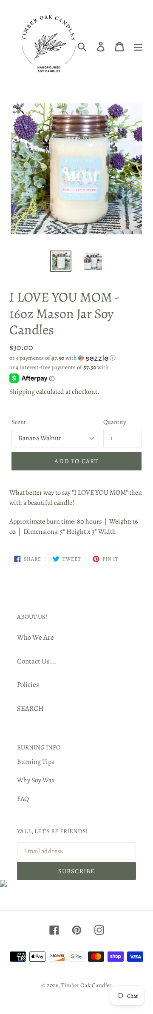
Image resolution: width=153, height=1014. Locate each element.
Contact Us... (36, 661)
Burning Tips (35, 761)
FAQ (23, 798)
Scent (18, 422)
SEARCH (30, 708)
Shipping (22, 391)
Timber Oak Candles (86, 985)
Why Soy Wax (36, 780)
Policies (28, 684)
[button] (76, 358)
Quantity (114, 422)
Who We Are (35, 637)
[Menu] (138, 46)
